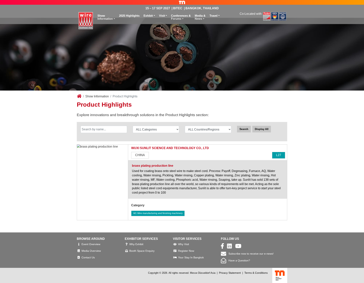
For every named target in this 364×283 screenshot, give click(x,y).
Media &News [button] (200, 17)
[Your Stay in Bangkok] (175, 257)
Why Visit (183, 244)
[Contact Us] (79, 257)
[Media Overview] (79, 250)
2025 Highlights (129, 15)
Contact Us (88, 257)
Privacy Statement (230, 272)
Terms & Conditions (256, 272)
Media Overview (91, 250)
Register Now (186, 250)
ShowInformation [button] (105, 17)
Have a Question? (238, 260)
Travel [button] (213, 15)
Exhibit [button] (148, 15)
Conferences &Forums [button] (181, 17)
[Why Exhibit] (127, 244)
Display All (261, 129)
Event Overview (91, 244)
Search (243, 129)
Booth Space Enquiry (142, 250)
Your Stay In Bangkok (191, 257)
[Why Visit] (175, 244)
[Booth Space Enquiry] (126, 250)
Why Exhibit (136, 244)
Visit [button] (162, 15)
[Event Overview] (78, 244)
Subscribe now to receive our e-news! (250, 253)
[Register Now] (175, 250)
